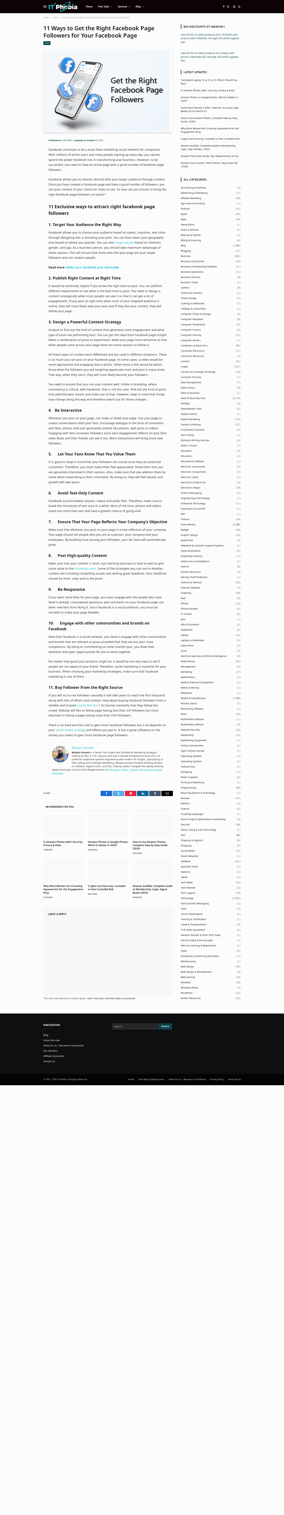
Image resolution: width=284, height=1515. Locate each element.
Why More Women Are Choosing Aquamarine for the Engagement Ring (63, 889)
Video (184, 951)
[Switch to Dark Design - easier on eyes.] (239, 6)
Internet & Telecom (191, 582)
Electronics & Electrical (193, 482)
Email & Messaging (191, 493)
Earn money (187, 435)
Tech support (188, 893)
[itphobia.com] (63, 6)
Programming (188, 787)
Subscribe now (51, 1040)
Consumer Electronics (193, 351)
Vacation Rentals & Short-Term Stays (201, 935)
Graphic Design (189, 535)
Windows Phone (189, 987)
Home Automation (191, 551)
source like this (87, 705)
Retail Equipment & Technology (198, 793)
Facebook (114, 770)
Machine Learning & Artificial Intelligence (203, 656)
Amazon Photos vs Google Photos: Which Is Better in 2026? (108, 843)
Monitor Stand (189, 703)
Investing (186, 593)
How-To (185, 566)
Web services (188, 977)
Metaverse (186, 693)
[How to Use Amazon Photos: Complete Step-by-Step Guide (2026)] (153, 826)
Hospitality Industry (191, 556)
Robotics (185, 803)
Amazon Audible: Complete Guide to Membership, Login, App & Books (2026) (153, 889)
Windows (186, 982)
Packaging (186, 772)
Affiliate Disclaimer (53, 1056)
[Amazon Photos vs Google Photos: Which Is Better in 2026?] (108, 826)
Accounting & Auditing (193, 187)
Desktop (185, 403)
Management (188, 666)
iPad (183, 598)
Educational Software (192, 461)
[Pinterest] (32, 163)
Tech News (187, 882)
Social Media (188, 851)
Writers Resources (191, 998)
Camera (185, 287)
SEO (183, 835)
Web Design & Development (196, 972)
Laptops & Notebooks (192, 640)
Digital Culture (189, 414)
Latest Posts (187, 645)
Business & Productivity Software (199, 266)
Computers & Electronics (194, 345)
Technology (187, 898)
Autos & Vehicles (190, 230)
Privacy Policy (217, 1079)
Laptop (184, 635)
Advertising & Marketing (194, 193)
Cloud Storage (188, 298)
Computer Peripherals (193, 324)
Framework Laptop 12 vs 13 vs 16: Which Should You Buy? (209, 82)
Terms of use (234, 1079)
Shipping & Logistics (192, 840)
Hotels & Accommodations (195, 561)
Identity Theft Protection (194, 577)
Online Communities (192, 745)
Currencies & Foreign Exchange (198, 372)
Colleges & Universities (193, 309)
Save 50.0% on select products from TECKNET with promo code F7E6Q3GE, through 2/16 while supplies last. (210, 38)
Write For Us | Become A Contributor (63, 1046)
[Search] (234, 6)
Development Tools (191, 409)
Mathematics (188, 677)
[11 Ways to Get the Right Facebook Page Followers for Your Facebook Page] (106, 131)
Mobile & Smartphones (193, 698)
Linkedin (134, 770)
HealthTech (187, 540)
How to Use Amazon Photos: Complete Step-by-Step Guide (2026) (150, 845)
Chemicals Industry (191, 293)
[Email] (32, 170)
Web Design (187, 966)
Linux (184, 651)
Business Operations (192, 272)
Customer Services (191, 377)
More (184, 714)
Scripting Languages (192, 814)
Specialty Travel (189, 866)
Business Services (190, 277)
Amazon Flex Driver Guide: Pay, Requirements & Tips (210, 156)
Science (185, 809)
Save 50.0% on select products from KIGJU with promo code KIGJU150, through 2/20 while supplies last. (209, 57)
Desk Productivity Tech (193, 398)
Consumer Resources (192, 356)
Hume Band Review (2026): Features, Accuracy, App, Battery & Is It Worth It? (210, 109)
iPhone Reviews (189, 609)
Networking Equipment (193, 740)
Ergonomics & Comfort (193, 509)
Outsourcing (188, 766)
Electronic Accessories (193, 466)
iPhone (184, 603)
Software (185, 861)
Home (89, 6)
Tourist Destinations (192, 914)
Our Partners (50, 1051)
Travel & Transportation (193, 924)
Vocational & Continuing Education (200, 956)
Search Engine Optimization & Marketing (203, 819)
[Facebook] (32, 149)
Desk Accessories (190, 393)
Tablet (184, 877)
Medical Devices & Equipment (197, 682)
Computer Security (191, 335)
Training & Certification (193, 919)
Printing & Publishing (192, 782)
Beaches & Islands (191, 235)
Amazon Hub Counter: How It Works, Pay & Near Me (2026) (209, 165)
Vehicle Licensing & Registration (198, 945)
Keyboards (186, 630)
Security (185, 824)
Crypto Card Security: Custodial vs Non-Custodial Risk (106, 887)
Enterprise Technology (193, 503)
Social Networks (189, 856)
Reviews (185, 798)
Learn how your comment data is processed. (111, 998)
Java (183, 619)
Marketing (186, 672)
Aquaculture (187, 224)
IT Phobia (62, 1079)
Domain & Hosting (191, 424)
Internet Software (190, 587)
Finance (185, 519)
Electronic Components (193, 472)
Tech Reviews (188, 887)
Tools (183, 909)
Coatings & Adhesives (192, 303)
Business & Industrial (192, 261)
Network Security (190, 730)
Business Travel (189, 282)
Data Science (188, 387)
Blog (138, 6)
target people (124, 242)
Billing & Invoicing (191, 240)
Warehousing (188, 961)
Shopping (186, 845)
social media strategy (70, 730)
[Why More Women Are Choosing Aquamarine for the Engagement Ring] (63, 870)
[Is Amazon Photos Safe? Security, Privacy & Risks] (63, 826)
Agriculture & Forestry (193, 203)
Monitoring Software (192, 709)
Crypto (184, 366)
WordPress (187, 993)
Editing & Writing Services (195, 440)
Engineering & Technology (195, 498)
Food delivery (188, 524)
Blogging (186, 251)
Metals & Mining (190, 687)
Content (185, 361)
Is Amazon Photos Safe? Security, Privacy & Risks (63, 843)
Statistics (186, 872)
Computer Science (191, 330)
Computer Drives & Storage (196, 314)
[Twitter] (32, 156)
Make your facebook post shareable (92, 267)
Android (185, 209)
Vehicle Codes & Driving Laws (197, 940)
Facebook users (85, 568)
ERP (183, 514)
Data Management (191, 382)
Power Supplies (189, 777)
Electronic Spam (190, 477)
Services (122, 6)
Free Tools (103, 6)
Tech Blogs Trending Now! (151, 1079)
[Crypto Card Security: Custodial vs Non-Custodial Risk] (108, 870)
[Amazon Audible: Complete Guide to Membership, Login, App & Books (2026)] (153, 870)
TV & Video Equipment (193, 930)
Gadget (185, 530)
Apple (184, 214)
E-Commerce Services (192, 430)
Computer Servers (191, 340)
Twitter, (124, 770)
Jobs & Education (190, 624)
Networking (187, 735)
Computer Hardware (192, 319)
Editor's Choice (189, 445)
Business (186, 256)
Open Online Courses (192, 751)
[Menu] (45, 6)
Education (186, 451)
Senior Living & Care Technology (198, 830)
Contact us (49, 1061)
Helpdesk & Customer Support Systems (202, 545)
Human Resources (191, 572)
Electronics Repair (191, 487)
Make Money (188, 661)
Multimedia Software (192, 719)
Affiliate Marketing (191, 198)
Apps (183, 219)
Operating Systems (191, 756)
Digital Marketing (190, 419)
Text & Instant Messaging (195, 903)
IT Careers (186, 614)
